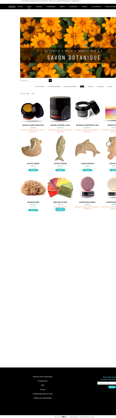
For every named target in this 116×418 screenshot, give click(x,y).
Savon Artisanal (39, 86)
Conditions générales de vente (43, 394)
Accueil (20, 6)
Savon (29, 6)
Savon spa (90, 86)
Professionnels (42, 381)
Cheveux (39, 6)
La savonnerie (96, 6)
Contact (42, 389)
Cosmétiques (51, 6)
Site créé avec (58, 417)
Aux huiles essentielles (54, 86)
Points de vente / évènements (42, 377)
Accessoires (73, 6)
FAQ (42, 385)
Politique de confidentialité (42, 398)
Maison (62, 6)
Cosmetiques (100, 86)
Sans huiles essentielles (70, 86)
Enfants (84, 6)
